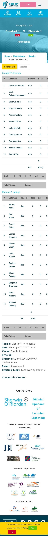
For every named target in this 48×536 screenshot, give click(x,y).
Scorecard (9, 67)
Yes (32, 528)
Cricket (7, 15)
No (12, 532)
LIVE (28, 5)
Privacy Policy (22, 528)
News (18, 15)
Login (29, 15)
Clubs (40, 15)
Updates (23, 67)
